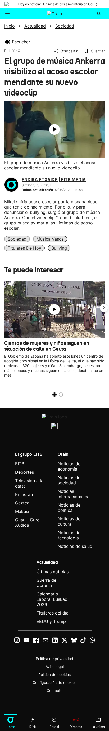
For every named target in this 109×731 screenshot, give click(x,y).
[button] (104, 308)
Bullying (59, 248)
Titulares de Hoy (24, 248)
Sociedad (17, 239)
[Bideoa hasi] (54, 129)
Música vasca (50, 239)
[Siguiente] (97, 4)
